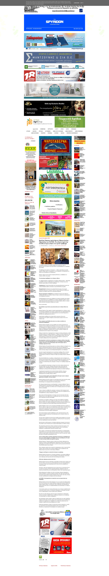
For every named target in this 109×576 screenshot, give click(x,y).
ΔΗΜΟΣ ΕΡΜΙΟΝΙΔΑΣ (79, 131)
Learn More (76, 2)
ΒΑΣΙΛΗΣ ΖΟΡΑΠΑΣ (58, 245)
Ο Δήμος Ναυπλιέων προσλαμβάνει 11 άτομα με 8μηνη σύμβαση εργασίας (32, 241)
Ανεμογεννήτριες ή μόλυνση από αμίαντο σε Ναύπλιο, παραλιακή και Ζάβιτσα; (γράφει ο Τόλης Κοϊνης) (30, 253)
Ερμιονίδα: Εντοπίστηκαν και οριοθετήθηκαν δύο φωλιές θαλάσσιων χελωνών (32, 235)
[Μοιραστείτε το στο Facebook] (43, 559)
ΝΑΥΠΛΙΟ (62, 245)
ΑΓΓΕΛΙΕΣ (28, 131)
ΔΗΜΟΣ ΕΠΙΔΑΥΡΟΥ (69, 131)
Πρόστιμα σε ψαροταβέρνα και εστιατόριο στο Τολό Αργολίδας (32, 219)
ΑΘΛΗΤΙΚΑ (34, 131)
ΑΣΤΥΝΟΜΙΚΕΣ (48, 131)
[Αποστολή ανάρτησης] (46, 559)
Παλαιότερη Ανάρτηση (66, 565)
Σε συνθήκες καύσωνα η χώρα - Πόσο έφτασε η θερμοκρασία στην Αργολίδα (32, 247)
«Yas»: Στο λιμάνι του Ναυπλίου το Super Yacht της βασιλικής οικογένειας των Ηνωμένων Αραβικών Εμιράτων (30, 213)
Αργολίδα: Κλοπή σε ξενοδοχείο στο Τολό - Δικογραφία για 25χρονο (32, 224)
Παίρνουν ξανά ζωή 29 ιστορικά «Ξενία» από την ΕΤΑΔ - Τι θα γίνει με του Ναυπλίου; (32, 207)
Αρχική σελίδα (54, 565)
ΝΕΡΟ (65, 245)
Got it (81, 2)
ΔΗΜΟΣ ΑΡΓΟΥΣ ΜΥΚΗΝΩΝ (58, 131)
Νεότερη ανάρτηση (43, 565)
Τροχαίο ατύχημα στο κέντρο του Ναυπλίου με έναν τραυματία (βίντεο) (32, 229)
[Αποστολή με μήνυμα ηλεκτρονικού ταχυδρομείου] (39, 559)
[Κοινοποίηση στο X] (42, 559)
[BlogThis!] (40, 559)
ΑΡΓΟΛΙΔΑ (41, 131)
